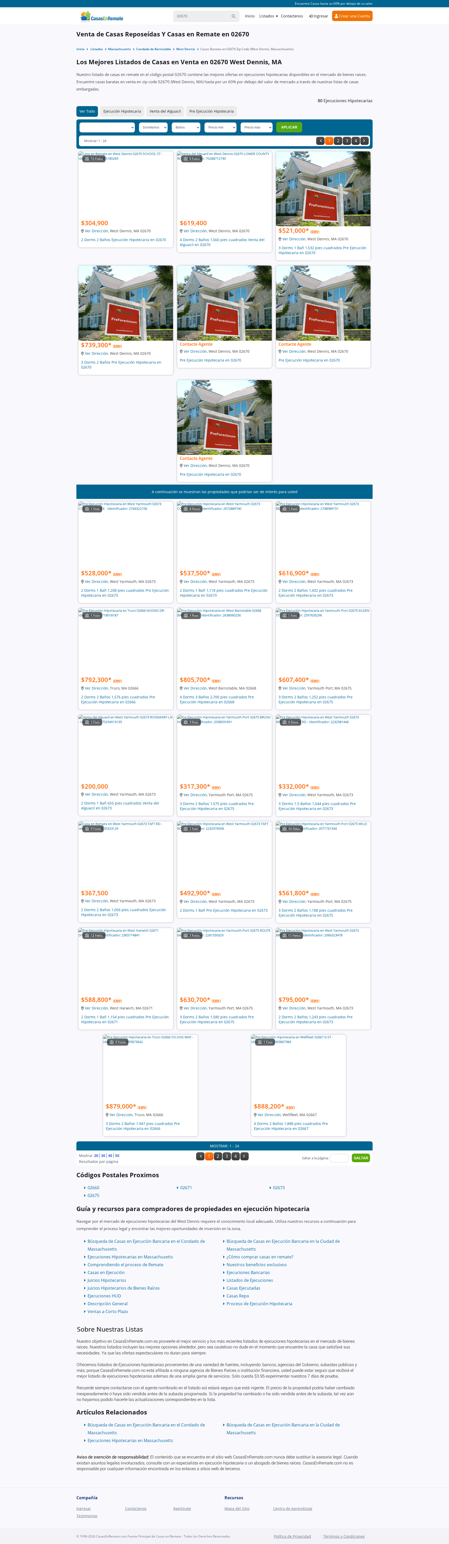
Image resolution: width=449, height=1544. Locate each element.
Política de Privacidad (292, 1536)
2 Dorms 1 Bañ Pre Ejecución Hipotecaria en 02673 (224, 910)
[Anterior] (320, 141)
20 (96, 1155)
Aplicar (289, 127)
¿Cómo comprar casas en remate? (260, 1257)
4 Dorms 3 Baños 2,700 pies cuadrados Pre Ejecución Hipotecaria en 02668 (217, 699)
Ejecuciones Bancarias (248, 1272)
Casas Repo (238, 1296)
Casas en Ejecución (106, 1272)
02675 (93, 1195)
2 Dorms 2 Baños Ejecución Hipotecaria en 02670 (123, 239)
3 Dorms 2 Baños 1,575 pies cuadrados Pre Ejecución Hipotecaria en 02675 (217, 806)
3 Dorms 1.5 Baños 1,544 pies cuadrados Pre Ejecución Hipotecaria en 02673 (317, 806)
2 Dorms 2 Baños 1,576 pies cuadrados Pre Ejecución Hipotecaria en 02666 (118, 699)
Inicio (250, 15)
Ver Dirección (96, 230)
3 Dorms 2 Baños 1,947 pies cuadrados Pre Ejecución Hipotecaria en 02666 (143, 1126)
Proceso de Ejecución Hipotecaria (259, 1304)
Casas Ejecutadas (243, 1288)
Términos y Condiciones (344, 1536)
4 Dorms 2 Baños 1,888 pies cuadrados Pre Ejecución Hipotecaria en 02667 (291, 1126)
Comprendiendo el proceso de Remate (125, 1265)
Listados (266, 15)
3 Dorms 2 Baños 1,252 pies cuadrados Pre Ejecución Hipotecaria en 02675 (316, 699)
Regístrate (182, 1508)
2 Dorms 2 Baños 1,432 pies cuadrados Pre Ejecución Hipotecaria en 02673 (316, 593)
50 (117, 1155)
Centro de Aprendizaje (292, 1508)
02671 (186, 1188)
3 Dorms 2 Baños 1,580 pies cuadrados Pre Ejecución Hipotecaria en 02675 (217, 1019)
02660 (93, 1188)
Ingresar (320, 15)
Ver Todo (87, 111)
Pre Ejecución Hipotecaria (211, 111)
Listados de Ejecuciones (250, 1280)
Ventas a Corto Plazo (108, 1311)
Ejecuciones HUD (104, 1296)
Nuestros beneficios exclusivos (257, 1265)
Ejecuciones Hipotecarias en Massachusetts (130, 1257)
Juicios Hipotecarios (107, 1280)
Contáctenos (292, 15)
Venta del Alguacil (165, 111)
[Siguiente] (364, 141)
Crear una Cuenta (354, 15)
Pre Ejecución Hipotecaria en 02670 (210, 360)
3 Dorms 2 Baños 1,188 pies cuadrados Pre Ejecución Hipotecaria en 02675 (316, 913)
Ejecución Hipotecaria (122, 111)
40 (110, 1155)
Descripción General (108, 1304)
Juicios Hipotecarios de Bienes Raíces (124, 1288)
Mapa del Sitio (236, 1508)
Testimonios (86, 1515)
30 (103, 1155)
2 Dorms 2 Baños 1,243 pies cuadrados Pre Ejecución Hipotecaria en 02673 (316, 1019)
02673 (279, 1188)
